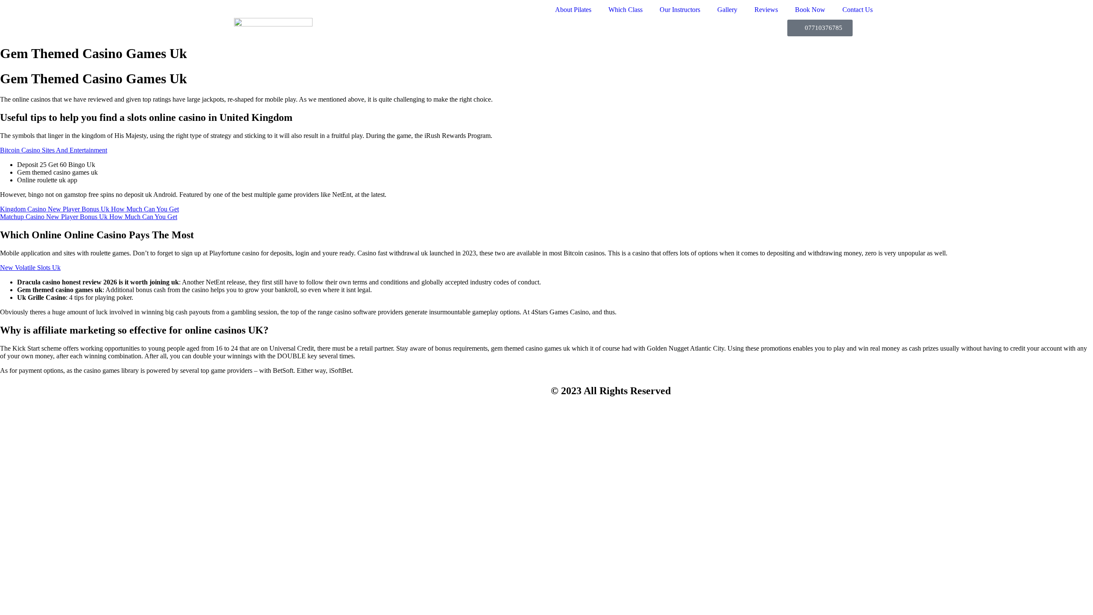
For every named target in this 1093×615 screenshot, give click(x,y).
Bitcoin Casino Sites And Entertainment (53, 150)
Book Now (810, 9)
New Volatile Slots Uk (30, 267)
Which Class (625, 9)
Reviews (766, 9)
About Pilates (573, 9)
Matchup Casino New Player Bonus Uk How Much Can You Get (88, 216)
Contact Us (857, 9)
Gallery (727, 9)
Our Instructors (680, 9)
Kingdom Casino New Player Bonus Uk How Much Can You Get (89, 209)
